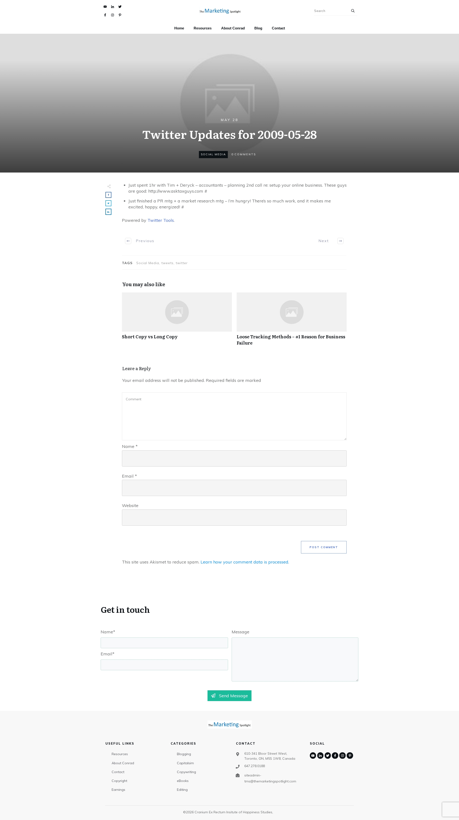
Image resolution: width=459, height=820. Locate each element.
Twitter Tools (161, 220)
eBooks (183, 781)
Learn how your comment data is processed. (245, 562)
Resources (120, 754)
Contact (118, 772)
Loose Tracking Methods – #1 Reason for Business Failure (292, 321)
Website (130, 505)
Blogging (184, 754)
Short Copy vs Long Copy (177, 321)
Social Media (213, 154)
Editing (182, 789)
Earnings (118, 789)
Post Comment (324, 547)
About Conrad (123, 763)
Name (130, 446)
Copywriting (186, 772)
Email (129, 476)
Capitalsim (185, 763)
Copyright (119, 781)
